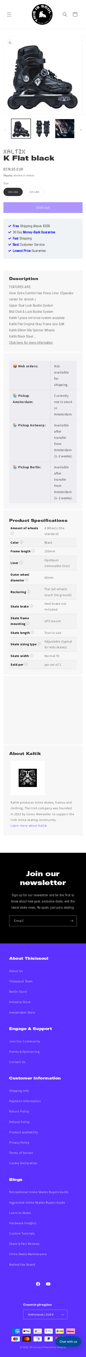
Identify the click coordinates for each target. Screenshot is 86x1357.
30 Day (34, 232)
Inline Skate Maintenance (28, 1254)
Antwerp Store (20, 1002)
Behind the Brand (22, 1264)
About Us (16, 971)
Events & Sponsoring (24, 1051)
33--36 (15, 193)
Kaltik (14, 150)
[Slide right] (81, 130)
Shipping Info (19, 1091)
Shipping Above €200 (31, 226)
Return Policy (19, 1111)
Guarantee (29, 251)
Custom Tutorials (22, 1233)
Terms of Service (21, 1153)
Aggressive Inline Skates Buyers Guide (37, 1202)
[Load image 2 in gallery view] (43, 128)
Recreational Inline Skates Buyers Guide (38, 1192)
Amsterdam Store (22, 1012)
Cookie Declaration (23, 1163)
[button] (9, 14)
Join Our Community (24, 1041)
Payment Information (25, 1101)
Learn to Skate (20, 1213)
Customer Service (29, 244)
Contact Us (17, 1062)
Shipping (7, 176)
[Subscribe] (72, 921)
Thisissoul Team (21, 981)
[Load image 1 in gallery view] (21, 128)
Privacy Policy (19, 1142)
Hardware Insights (22, 1223)
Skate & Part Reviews (24, 1244)
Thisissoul (35, 1347)
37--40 (37, 193)
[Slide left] (5, 130)
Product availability (23, 1132)
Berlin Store (18, 991)
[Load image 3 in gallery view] (65, 128)
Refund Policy (19, 1122)
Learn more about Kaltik (29, 825)
